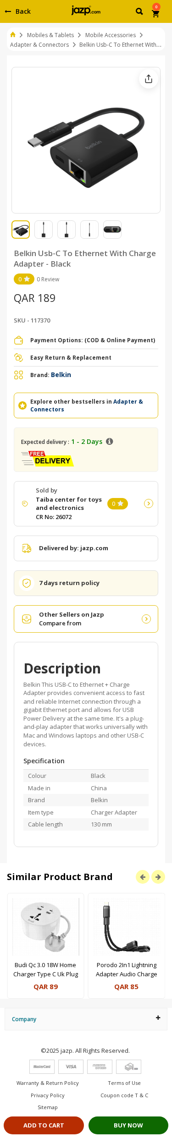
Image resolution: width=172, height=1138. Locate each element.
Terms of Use (124, 1082)
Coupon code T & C (124, 1095)
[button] (140, 13)
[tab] (86, 1019)
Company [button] (24, 1019)
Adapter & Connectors (39, 45)
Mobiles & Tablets (50, 35)
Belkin (61, 374)
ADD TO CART (43, 1125)
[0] (156, 15)
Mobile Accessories (110, 35)
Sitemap (48, 1107)
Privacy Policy (48, 1095)
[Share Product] (148, 78)
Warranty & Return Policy (48, 1082)
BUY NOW (128, 1125)
